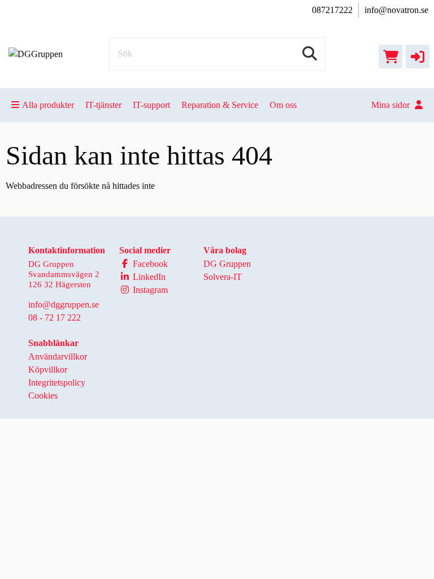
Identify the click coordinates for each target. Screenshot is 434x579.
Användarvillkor (57, 356)
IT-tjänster (103, 105)
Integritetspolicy (56, 382)
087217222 (332, 10)
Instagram (149, 290)
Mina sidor (391, 105)
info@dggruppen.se (63, 304)
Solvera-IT (222, 277)
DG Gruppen (227, 264)
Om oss (283, 105)
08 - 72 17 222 (54, 317)
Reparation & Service (219, 105)
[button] (417, 56)
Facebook (149, 264)
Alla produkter (48, 105)
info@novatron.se (396, 10)
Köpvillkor (47, 369)
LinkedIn (148, 277)
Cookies (43, 395)
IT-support (151, 105)
